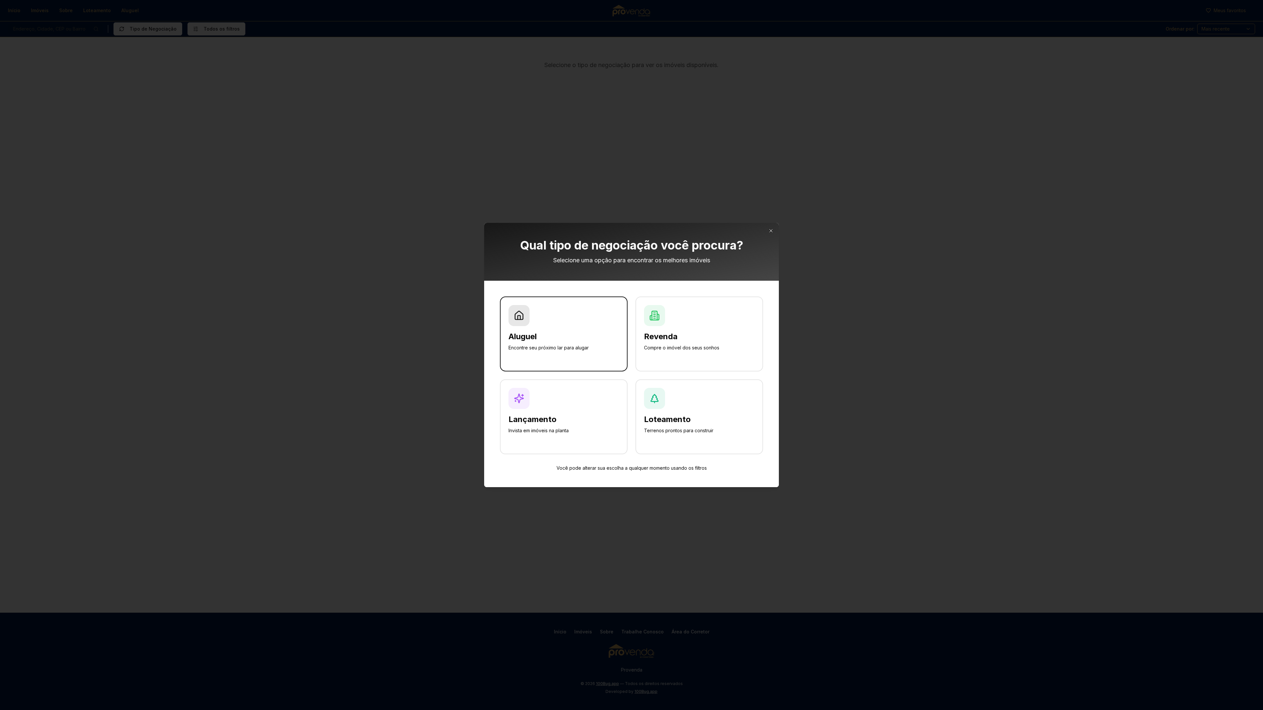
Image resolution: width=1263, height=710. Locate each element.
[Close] (771, 230)
